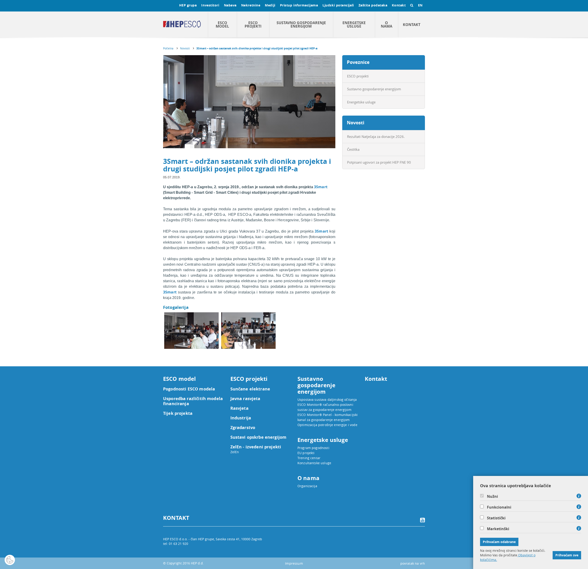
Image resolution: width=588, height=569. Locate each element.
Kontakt (399, 5)
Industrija (240, 418)
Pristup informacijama (299, 5)
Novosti (185, 48)
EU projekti (306, 453)
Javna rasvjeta (245, 398)
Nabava (230, 5)
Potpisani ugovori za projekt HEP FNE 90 (379, 162)
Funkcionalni (499, 507)
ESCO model (222, 24)
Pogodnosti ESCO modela (189, 389)
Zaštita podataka (373, 5)
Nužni (492, 496)
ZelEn (234, 452)
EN (420, 5)
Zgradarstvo (242, 427)
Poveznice (358, 62)
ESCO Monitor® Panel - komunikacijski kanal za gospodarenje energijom (327, 417)
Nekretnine (250, 5)
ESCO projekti (253, 24)
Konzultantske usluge (314, 463)
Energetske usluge (354, 24)
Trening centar (308, 458)
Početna (168, 48)
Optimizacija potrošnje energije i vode (327, 425)
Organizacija (307, 486)
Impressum (294, 563)
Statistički (496, 518)
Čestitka (353, 149)
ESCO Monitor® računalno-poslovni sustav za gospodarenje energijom (325, 407)
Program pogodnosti (313, 448)
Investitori (210, 5)
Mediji (270, 5)
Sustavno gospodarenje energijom (301, 24)
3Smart (321, 186)
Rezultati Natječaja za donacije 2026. (376, 136)
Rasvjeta (239, 408)
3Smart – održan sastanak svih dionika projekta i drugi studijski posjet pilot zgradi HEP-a (256, 48)
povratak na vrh (412, 563)
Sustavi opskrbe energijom (258, 437)
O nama (386, 24)
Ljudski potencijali (338, 5)
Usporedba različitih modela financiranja (193, 401)
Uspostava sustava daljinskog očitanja (327, 399)
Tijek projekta (177, 413)
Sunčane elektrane (250, 389)
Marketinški (498, 529)
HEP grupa (188, 5)
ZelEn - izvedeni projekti (255, 447)
